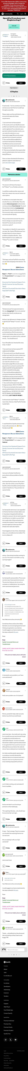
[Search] (18, 14)
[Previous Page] (9, 96)
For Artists (6, 983)
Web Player (7, 1007)
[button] (25, 35)
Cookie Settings (7, 1058)
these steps (17, 8)
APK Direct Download (8, 288)
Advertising (7, 989)
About (5, 969)
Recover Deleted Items (17, 269)
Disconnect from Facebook (9, 282)
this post (15, 632)
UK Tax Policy (6, 1065)
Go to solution (15, 27)
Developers (7, 986)
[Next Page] (19, 96)
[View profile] (6, 35)
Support (6, 1003)
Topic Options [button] (13, 88)
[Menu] (25, 14)
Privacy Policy (6, 1055)
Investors (6, 993)
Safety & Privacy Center (8, 1053)
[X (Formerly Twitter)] (10, 1040)
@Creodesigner (8, 604)
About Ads (6, 1060)
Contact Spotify (8, 1013)
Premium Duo (7, 1024)
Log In (21, 14)
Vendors (6, 996)
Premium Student (8, 1030)
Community (8, 14)
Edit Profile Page (10, 290)
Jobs (5, 972)
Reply (21, 83)
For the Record (8, 976)
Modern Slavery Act (7, 1063)
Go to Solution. (12, 75)
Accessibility (11, 1060)
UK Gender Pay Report (8, 1068)
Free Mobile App (8, 1010)
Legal (5, 1051)
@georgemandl (8, 878)
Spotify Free (7, 1034)
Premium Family (8, 1027)
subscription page (10, 163)
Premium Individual (9, 1020)
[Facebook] (15, 1040)
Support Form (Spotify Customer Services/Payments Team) (13, 284)
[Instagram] (5, 1040)
